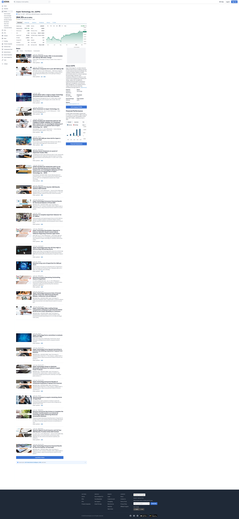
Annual (69, 122)
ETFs (83, 501)
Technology (79, 91)
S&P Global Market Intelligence (31, 462)
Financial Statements (76, 144)
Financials (27, 22)
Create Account (111, 499)
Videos (21, 51)
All (17, 51)
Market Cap (18, 26)
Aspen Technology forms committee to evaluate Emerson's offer (47, 336)
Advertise (110, 506)
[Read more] (84, 87)
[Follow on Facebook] (131, 516)
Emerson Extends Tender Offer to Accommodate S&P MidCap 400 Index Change (48, 56)
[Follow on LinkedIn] (137, 516)
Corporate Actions (8, 27)
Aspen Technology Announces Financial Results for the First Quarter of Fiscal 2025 (47, 446)
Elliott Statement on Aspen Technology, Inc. (46, 109)
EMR (42, 62)
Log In (228, 2)
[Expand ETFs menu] (12, 33)
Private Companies (86, 504)
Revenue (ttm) (19, 28)
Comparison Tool (7, 17)
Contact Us (123, 499)
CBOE (40, 462)
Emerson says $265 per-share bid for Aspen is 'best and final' (46, 139)
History (48, 22)
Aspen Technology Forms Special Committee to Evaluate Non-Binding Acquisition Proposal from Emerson (47, 350)
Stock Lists (6, 23)
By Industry (6, 21)
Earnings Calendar (8, 19)
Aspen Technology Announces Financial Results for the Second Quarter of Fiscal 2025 (47, 202)
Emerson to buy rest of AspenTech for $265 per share (47, 264)
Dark (142, 509)
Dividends (41, 22)
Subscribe (153, 503)
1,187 (78, 96)
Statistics (34, 22)
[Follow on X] (134, 516)
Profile (54, 22)
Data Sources (111, 504)
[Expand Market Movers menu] (12, 52)
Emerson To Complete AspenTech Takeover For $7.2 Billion (47, 215)
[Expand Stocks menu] (12, 11)
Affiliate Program (124, 506)
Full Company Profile (76, 107)
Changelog (110, 501)
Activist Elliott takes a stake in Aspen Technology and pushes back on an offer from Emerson (48, 95)
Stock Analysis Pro (99, 496)
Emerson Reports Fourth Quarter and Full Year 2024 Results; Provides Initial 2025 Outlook (47, 431)
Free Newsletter (98, 499)
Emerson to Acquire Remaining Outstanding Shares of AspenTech (46, 278)
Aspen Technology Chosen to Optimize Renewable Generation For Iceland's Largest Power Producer (46, 368)
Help (222, 2)
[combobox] (32, 1)
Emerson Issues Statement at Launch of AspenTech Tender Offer (45, 151)
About (121, 496)
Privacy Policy (123, 504)
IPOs (83, 499)
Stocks (83, 496)
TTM (83, 122)
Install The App (98, 504)
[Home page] (5, 2)
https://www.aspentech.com (72, 104)
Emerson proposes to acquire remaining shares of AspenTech (47, 398)
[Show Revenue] (69, 125)
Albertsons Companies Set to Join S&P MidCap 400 (48, 69)
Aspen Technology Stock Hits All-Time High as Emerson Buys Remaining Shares (47, 248)
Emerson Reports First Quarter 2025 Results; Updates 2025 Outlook (46, 187)
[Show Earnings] (75, 125)
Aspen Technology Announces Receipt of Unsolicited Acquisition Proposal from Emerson (47, 382)
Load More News (39, 457)
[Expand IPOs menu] (12, 30)
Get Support (97, 501)
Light (137, 509)
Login (109, 496)
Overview (19, 22)
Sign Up (234, 2)
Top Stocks (6, 25)
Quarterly (76, 122)
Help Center (110, 509)
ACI (41, 76)
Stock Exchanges (7, 15)
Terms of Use (123, 501)
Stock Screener (7, 13)
